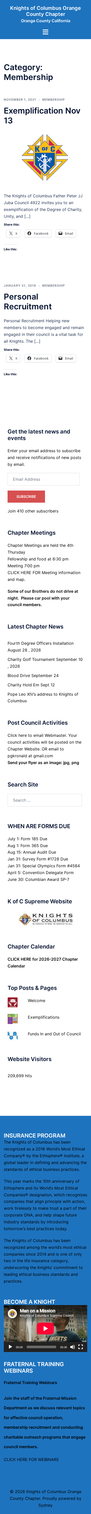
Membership (53, 99)
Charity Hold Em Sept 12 (31, 684)
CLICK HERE (19, 959)
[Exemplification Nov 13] (45, 158)
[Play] (10, 1346)
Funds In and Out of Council (54, 1033)
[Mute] (72, 1346)
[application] (45, 1328)
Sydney (45, 1505)
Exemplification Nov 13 (42, 115)
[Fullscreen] (80, 1346)
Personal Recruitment (28, 301)
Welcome (36, 1000)
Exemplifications (43, 1017)
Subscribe (26, 496)
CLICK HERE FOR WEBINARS (31, 1459)
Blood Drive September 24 (33, 675)
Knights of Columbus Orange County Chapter (45, 11)
